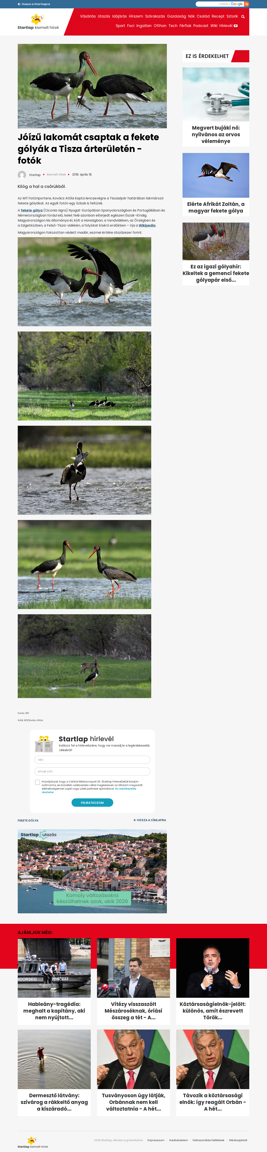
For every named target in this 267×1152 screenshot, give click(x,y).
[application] (92, 871)
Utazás (104, 16)
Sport (120, 25)
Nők (191, 16)
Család (203, 16)
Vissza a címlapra (151, 820)
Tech (173, 25)
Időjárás (119, 16)
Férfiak (185, 25)
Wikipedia (147, 225)
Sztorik (232, 16)
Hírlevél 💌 (228, 25)
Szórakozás (155, 16)
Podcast (200, 25)
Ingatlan (144, 25)
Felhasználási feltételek (208, 1140)
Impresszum (155, 1140)
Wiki (213, 25)
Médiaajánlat (238, 1140)
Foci (130, 25)
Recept (218, 16)
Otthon (160, 25)
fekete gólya (32, 210)
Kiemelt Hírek (56, 174)
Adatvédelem (178, 1140)
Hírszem (136, 16)
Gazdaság (176, 16)
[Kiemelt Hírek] (41, 22)
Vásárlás (88, 16)
